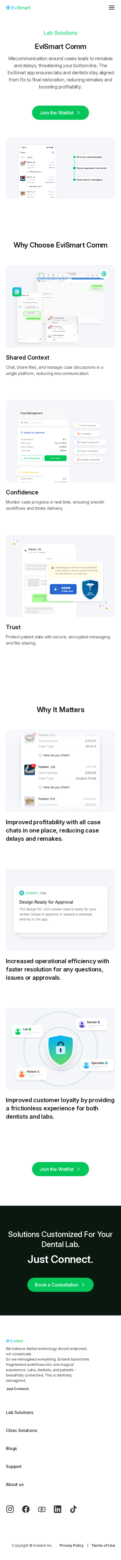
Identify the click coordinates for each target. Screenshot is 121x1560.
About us (15, 1484)
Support (14, 1466)
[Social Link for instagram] (14, 1509)
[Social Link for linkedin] (61, 1509)
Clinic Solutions (21, 1430)
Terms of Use (103, 1545)
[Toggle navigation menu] (111, 7)
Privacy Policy (71, 1545)
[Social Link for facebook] (30, 1509)
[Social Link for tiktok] (77, 1509)
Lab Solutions (19, 1412)
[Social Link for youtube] (45, 1509)
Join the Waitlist (56, 113)
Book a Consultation (56, 1285)
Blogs (11, 1448)
